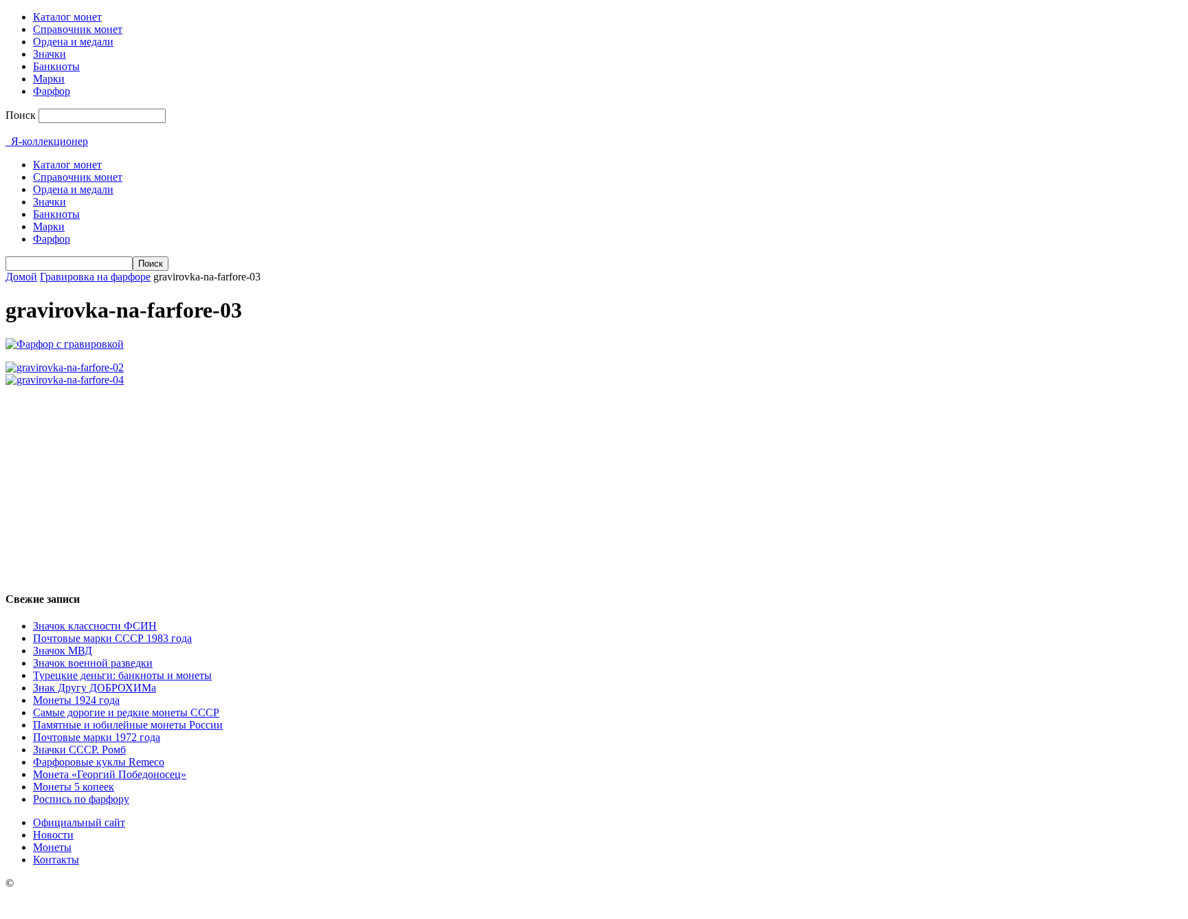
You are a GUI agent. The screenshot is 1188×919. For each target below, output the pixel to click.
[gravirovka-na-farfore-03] (65, 344)
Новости (53, 835)
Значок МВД (62, 650)
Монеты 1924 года (76, 700)
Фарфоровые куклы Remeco (98, 762)
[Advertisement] (594, 482)
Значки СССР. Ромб (79, 749)
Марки (49, 79)
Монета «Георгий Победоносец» (109, 774)
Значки (49, 54)
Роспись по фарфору (81, 799)
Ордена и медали (73, 41)
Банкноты (56, 66)
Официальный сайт (79, 822)
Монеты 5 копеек (73, 787)
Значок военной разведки (93, 663)
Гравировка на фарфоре (95, 277)
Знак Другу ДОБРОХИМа (94, 688)
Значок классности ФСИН (95, 626)
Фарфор (51, 91)
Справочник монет (77, 29)
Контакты (56, 859)
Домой (21, 277)
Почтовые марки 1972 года (96, 737)
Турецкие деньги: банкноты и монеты (122, 675)
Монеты (52, 847)
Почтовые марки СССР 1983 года (112, 638)
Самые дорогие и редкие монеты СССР (126, 712)
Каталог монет (67, 17)
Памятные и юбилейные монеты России (128, 725)
